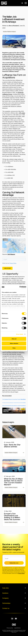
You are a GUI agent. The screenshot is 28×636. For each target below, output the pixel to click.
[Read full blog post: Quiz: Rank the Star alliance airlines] (23, 452)
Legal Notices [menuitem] (17, 628)
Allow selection (14, 343)
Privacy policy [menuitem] (10, 628)
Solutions (5, 593)
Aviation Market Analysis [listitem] (11, 452)
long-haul (11, 230)
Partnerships (6, 603)
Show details (19, 334)
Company (5, 598)
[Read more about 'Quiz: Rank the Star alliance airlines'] (14, 431)
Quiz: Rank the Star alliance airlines (12, 446)
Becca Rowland (14, 25)
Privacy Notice (21, 573)
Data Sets (5, 588)
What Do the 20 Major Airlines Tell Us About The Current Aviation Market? (13, 482)
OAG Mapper (11, 254)
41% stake (22, 113)
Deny (14, 348)
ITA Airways (8, 69)
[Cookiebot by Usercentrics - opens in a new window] (19, 287)
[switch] (24, 318)
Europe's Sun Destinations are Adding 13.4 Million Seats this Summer (12, 517)
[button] (26, 3)
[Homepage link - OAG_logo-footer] (14, 625)
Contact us (5, 608)
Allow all (14, 339)
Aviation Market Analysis (9, 31)
